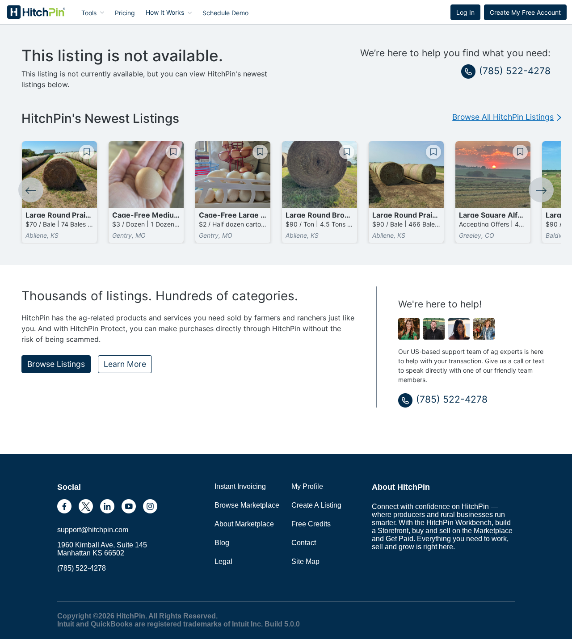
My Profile (307, 486)
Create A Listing (316, 505)
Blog (221, 543)
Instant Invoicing (240, 486)
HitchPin (29, 12)
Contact (303, 543)
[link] (506, 117)
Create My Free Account (525, 12)
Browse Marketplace (246, 505)
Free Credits (311, 524)
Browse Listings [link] (56, 364)
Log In (465, 12)
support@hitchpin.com (92, 530)
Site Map (305, 561)
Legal (223, 561)
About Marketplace (244, 524)
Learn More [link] (125, 364)
